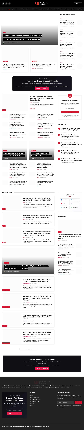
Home (8, 9)
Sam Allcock (64, 139)
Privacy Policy (69, 116)
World (28, 9)
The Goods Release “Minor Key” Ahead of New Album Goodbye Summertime (45, 125)
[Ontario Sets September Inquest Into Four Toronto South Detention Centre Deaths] (29, 29)
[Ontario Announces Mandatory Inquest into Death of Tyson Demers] (32, 182)
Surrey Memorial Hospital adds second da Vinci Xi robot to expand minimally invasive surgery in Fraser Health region (37, 233)
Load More (28, 349)
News (5, 32)
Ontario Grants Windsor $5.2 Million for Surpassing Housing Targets (70, 129)
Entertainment (13, 119)
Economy (7, 262)
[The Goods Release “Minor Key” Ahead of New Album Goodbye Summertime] (33, 124)
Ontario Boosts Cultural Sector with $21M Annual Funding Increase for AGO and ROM (37, 199)
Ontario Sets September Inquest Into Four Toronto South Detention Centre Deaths (67, 22)
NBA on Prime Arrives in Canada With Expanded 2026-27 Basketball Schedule (67, 33)
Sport (61, 29)
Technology (58, 9)
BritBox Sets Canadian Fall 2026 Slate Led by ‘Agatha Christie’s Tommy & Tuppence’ (45, 116)
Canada (22, 9)
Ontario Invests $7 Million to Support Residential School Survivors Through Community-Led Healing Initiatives (67, 55)
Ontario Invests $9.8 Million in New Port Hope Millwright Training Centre (43, 65)
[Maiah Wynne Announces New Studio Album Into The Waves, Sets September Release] (33, 134)
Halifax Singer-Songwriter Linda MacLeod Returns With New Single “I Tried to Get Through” (18, 116)
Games (38, 177)
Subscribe (78, 3)
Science (66, 9)
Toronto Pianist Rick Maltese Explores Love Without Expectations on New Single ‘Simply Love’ (17, 125)
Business (35, 9)
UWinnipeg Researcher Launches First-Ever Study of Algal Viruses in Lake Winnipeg (37, 216)
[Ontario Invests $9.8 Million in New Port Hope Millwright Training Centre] (44, 54)
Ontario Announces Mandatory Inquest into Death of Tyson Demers (45, 183)
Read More (32, 108)
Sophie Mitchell (6, 158)
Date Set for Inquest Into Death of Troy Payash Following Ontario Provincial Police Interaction (67, 66)
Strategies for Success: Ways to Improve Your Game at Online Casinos (71, 159)
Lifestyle (80, 9)
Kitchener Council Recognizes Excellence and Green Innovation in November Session (70, 136)
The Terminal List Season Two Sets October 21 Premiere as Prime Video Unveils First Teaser (37, 317)
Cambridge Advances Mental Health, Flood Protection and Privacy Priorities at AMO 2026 (65, 262)
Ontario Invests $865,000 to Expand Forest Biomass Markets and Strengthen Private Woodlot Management (14, 66)
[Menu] (3, 9)
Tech (24, 202)
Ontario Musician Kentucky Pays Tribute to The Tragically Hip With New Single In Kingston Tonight (45, 174)
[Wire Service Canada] (42, 3)
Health (73, 9)
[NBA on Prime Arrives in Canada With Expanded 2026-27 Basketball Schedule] (80, 33)
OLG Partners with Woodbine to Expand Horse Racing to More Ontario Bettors (71, 144)
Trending (14, 9)
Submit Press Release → (42, 88)
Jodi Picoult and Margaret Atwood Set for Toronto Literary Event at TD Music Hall (37, 280)
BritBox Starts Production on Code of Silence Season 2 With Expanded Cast (17, 134)
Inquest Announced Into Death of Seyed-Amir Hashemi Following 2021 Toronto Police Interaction (18, 183)
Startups (49, 9)
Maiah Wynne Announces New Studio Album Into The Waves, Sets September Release (45, 134)
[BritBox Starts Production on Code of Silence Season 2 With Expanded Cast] (5, 134)
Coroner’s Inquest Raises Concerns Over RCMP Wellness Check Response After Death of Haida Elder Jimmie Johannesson (67, 44)
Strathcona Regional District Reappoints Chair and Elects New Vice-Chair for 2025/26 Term (70, 152)
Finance (42, 9)
